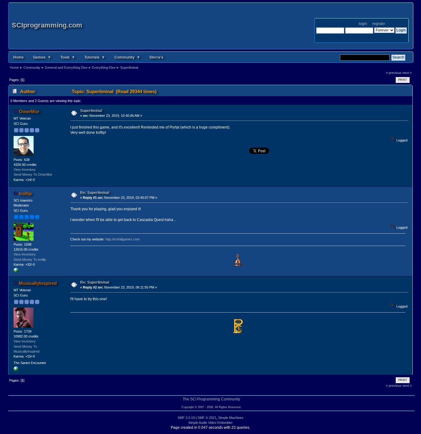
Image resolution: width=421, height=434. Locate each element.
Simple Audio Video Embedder (210, 422)
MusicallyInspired (38, 283)
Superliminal (91, 110)
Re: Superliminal (94, 192)
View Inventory (25, 169)
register (378, 24)
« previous (394, 73)
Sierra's (156, 57)
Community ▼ (127, 57)
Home (18, 57)
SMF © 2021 (207, 418)
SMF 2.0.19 (186, 418)
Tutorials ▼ (94, 57)
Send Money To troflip (30, 259)
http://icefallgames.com (122, 239)
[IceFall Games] (16, 271)
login (363, 24)
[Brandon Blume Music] (16, 370)
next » (407, 73)
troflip (25, 193)
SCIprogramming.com (47, 25)
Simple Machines (230, 418)
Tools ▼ (67, 57)
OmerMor (29, 111)
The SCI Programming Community (211, 399)
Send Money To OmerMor (33, 174)
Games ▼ (42, 57)
